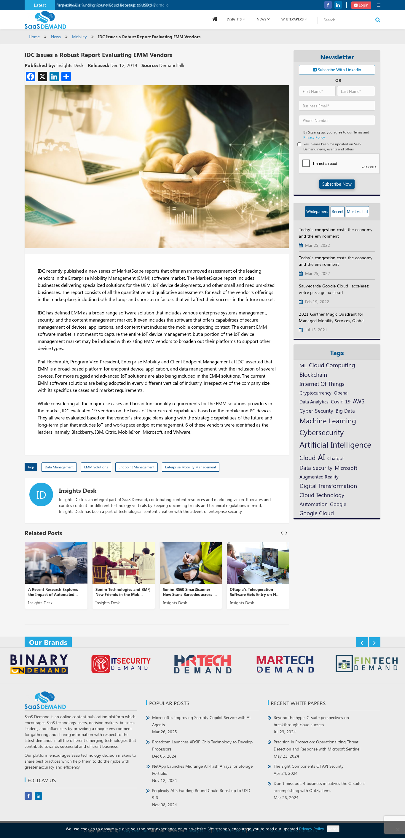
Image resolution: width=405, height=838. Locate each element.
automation (313, 504)
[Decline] (398, 829)
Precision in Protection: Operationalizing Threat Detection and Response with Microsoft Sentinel (317, 749)
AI (321, 456)
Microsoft (346, 467)
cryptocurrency (315, 392)
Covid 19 (340, 401)
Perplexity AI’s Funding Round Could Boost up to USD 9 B (105, 4)
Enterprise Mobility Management (190, 467)
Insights (234, 19)
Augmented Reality (319, 476)
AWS (358, 401)
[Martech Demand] (284, 664)
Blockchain (313, 374)
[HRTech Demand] (202, 664)
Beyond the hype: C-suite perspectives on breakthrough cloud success (311, 724)
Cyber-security (316, 410)
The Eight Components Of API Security (309, 769)
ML (303, 365)
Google (338, 503)
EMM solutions (96, 467)
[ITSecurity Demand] (121, 664)
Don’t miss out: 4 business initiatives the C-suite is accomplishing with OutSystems (319, 790)
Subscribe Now (337, 184)
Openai (341, 392)
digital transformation (328, 485)
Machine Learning (327, 420)
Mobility (79, 36)
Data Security (315, 467)
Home (34, 36)
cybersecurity (321, 432)
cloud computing (332, 365)
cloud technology (321, 495)
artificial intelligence (335, 444)
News (261, 19)
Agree (333, 828)
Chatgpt (335, 458)
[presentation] (281, 533)
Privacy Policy (311, 828)
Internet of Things (322, 383)
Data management (59, 467)
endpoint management (136, 467)
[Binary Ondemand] (39, 664)
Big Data (345, 410)
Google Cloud (316, 513)
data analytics (314, 401)
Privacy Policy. (314, 137)
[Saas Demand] (45, 19)
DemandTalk (171, 65)
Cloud (307, 457)
